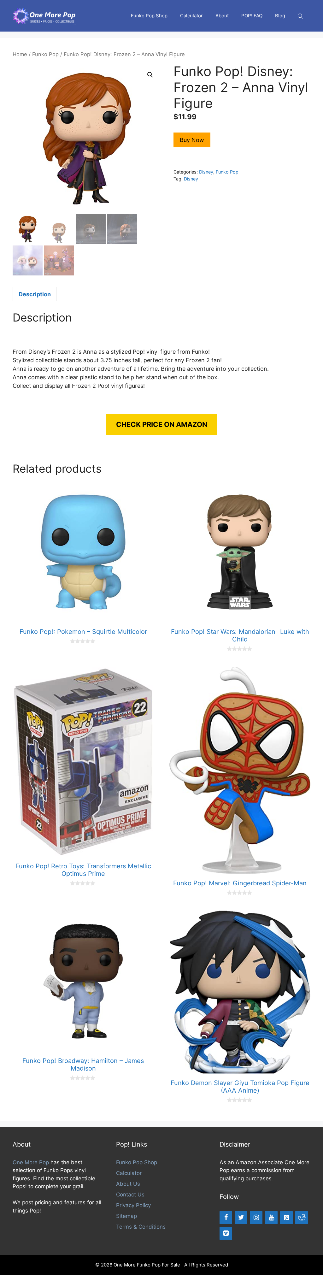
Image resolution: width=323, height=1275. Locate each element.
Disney (206, 171)
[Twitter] (241, 1217)
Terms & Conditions (141, 1227)
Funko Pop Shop (149, 16)
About (222, 16)
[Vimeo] (226, 1233)
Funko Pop (45, 54)
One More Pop (31, 1162)
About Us (128, 1184)
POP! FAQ (251, 16)
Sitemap (126, 1216)
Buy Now (192, 140)
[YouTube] (271, 1217)
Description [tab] (35, 294)
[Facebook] (226, 1217)
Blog (280, 16)
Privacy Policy (133, 1205)
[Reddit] (301, 1217)
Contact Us (130, 1194)
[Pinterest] (286, 1217)
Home (20, 54)
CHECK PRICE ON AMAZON (161, 424)
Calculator (191, 16)
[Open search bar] (301, 16)
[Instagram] (256, 1217)
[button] (150, 74)
